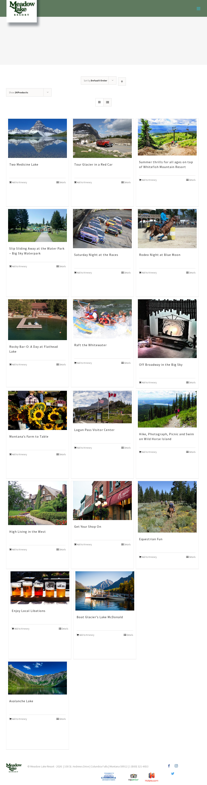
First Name (54, 403)
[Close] (162, 330)
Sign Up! (103, 443)
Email (50, 383)
